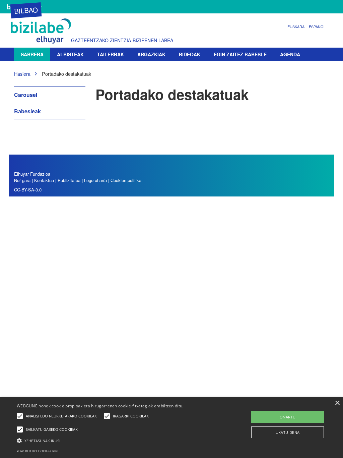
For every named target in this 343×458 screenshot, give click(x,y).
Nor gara (22, 180)
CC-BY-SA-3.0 (28, 189)
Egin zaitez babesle (240, 54)
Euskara (295, 26)
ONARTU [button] (287, 416)
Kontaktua (44, 180)
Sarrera (32, 54)
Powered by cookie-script (38, 451)
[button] (117, 440)
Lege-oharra (95, 180)
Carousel (25, 95)
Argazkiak (151, 54)
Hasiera (22, 73)
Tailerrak (110, 54)
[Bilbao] (42, 31)
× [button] (337, 403)
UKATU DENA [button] (288, 432)
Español (317, 26)
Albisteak (70, 54)
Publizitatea (70, 180)
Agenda (290, 54)
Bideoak (189, 54)
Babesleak (27, 111)
